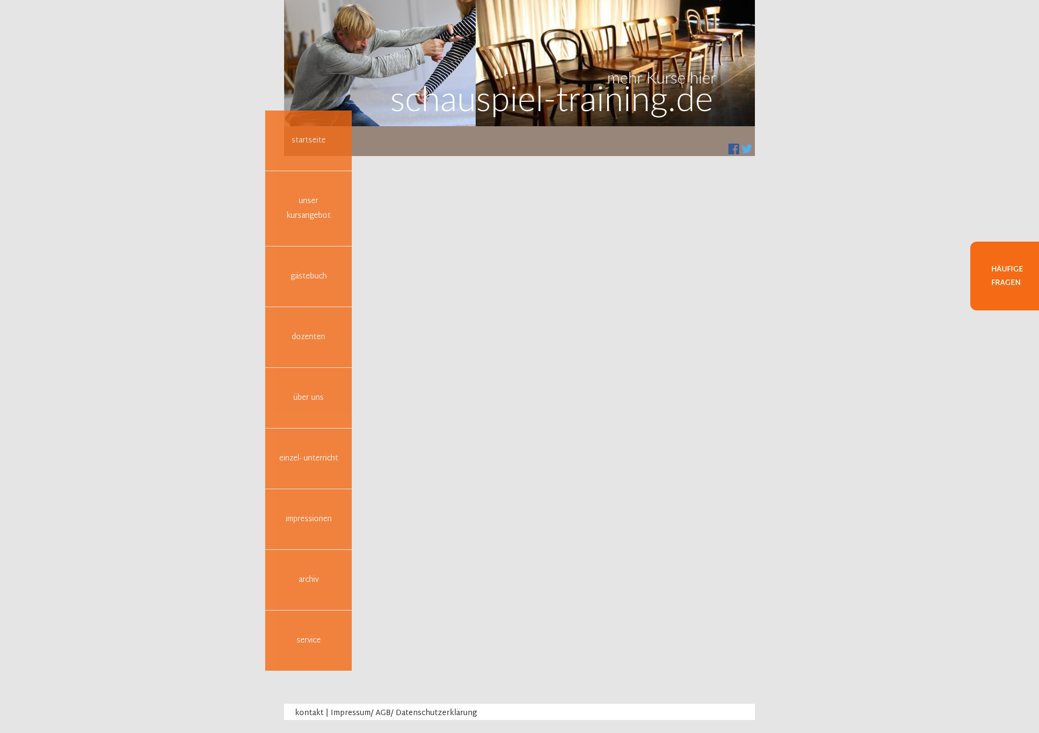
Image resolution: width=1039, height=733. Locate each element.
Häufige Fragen (1007, 276)
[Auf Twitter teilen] (746, 149)
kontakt (309, 713)
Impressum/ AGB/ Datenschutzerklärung (404, 713)
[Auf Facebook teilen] (733, 149)
